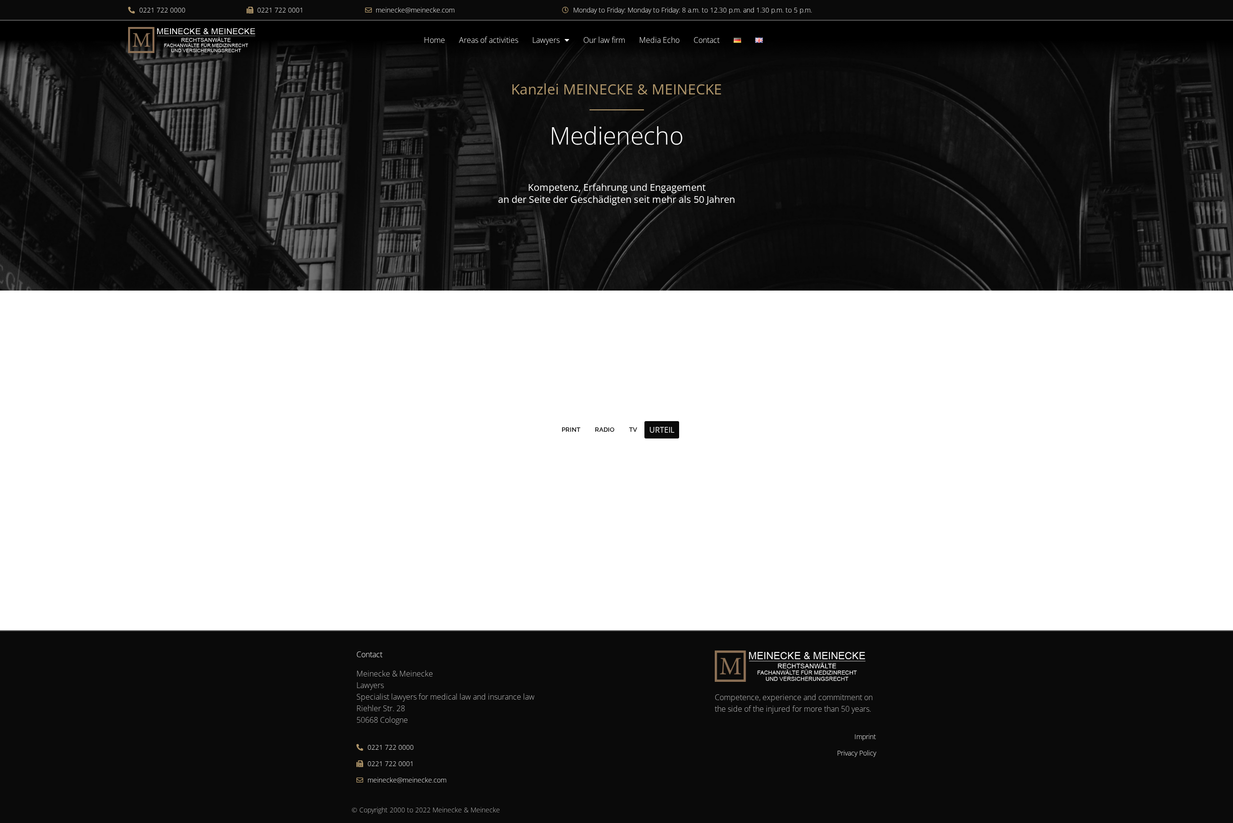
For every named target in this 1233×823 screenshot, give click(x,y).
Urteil (661, 430)
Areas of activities (488, 40)
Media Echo (659, 40)
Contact (707, 40)
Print (571, 429)
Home (434, 40)
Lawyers (546, 40)
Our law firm (604, 40)
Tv (633, 429)
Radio (605, 429)
